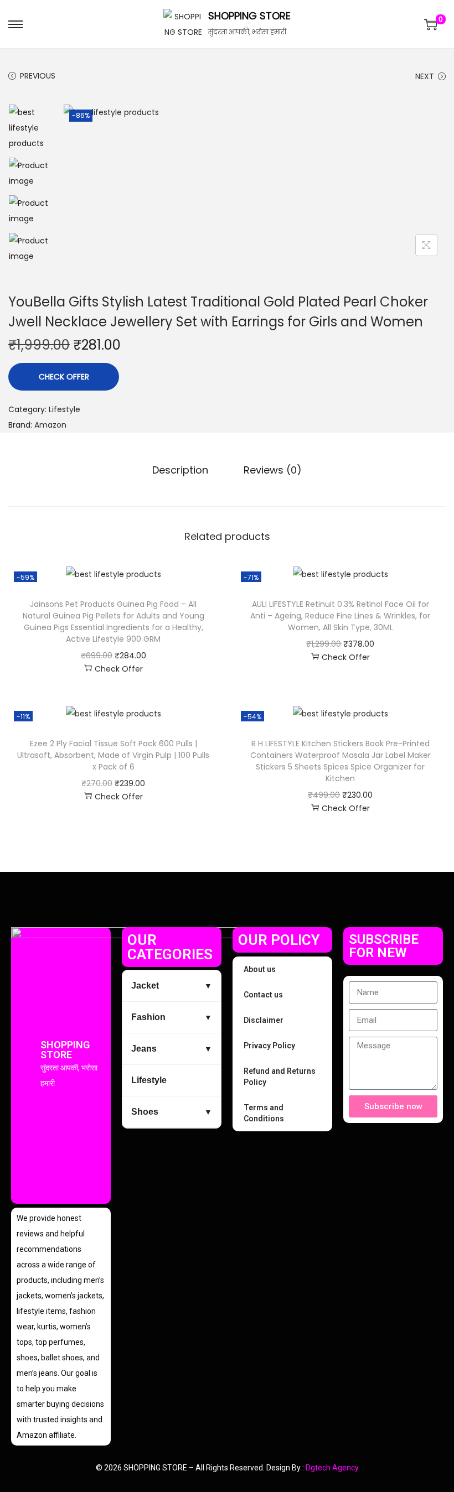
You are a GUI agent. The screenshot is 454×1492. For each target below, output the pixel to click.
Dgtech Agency (332, 1467)
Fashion (148, 1017)
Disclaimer (263, 1020)
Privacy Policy (269, 1045)
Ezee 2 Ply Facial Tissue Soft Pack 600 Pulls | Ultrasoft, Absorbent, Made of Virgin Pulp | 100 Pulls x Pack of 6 (113, 755)
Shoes (144, 1111)
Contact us (263, 994)
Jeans (144, 1048)
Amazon (50, 424)
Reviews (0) (273, 470)
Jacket (145, 985)
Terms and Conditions (264, 1113)
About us (260, 969)
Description (180, 470)
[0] (430, 24)
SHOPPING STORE (249, 16)
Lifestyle (64, 409)
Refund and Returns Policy (280, 1076)
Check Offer (64, 376)
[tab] (180, 470)
